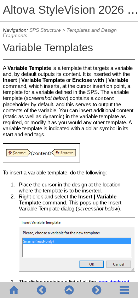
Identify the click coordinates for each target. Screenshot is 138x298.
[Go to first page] (14, 290)
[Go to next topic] (96, 290)
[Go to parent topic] (69, 290)
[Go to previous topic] (41, 290)
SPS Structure (45, 30)
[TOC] (124, 290)
